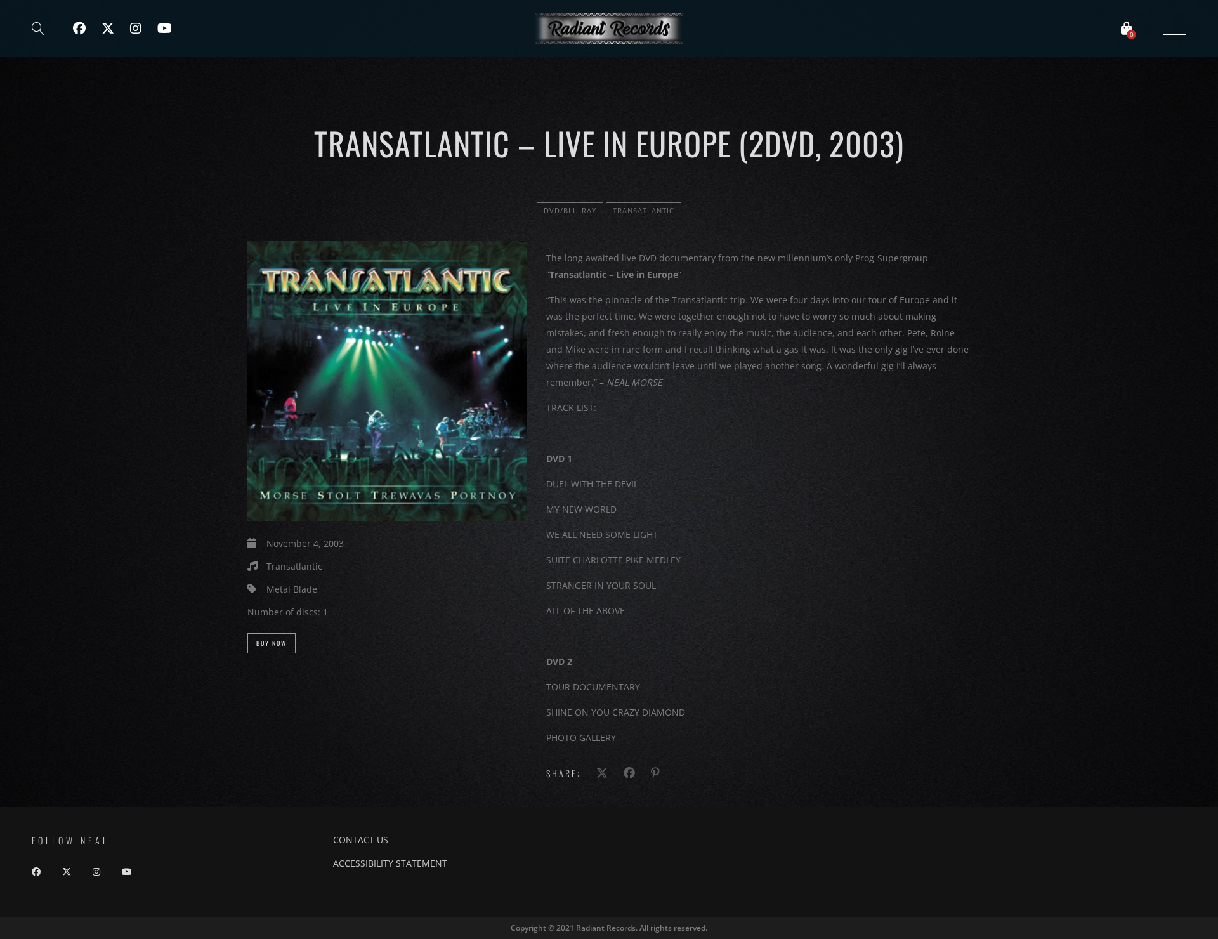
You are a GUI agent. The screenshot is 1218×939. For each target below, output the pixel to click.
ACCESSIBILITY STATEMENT (390, 863)
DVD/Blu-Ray (570, 210)
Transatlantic (643, 210)
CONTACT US (360, 840)
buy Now (271, 643)
